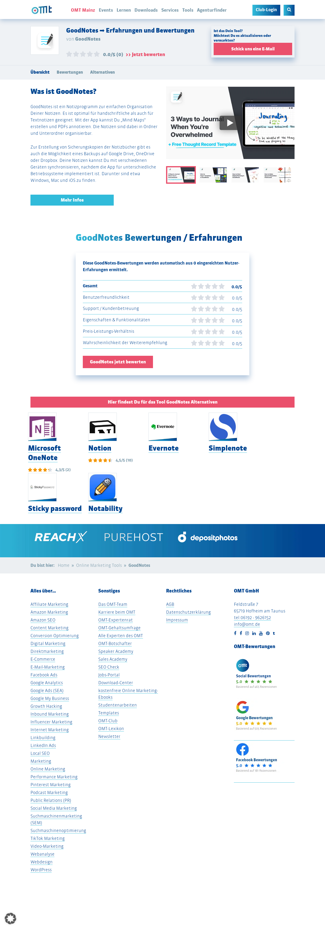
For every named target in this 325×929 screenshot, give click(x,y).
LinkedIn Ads (43, 745)
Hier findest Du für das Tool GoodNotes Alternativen (162, 402)
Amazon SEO (42, 620)
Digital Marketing (47, 643)
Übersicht (39, 72)
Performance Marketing (54, 777)
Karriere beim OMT (116, 612)
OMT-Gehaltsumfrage (119, 628)
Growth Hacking (46, 706)
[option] (230, 126)
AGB (170, 604)
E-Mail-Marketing (47, 667)
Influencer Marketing (51, 722)
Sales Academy (112, 659)
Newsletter (109, 736)
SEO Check (108, 667)
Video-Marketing (47, 846)
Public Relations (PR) (50, 800)
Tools (187, 10)
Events (106, 10)
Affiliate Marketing (49, 604)
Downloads (146, 10)
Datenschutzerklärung (188, 612)
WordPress (41, 869)
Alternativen (102, 72)
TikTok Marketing (47, 838)
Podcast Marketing (49, 792)
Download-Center (115, 682)
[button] (10, 918)
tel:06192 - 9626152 (252, 617)
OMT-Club (108, 720)
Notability (105, 508)
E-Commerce (42, 659)
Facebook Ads (43, 675)
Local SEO (40, 753)
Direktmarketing (47, 651)
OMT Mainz (83, 10)
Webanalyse (42, 854)
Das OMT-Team (112, 604)
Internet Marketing (49, 729)
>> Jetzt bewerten (145, 54)
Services (170, 10)
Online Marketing (47, 769)
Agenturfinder (212, 10)
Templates (108, 713)
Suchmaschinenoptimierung (58, 830)
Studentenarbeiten (117, 705)
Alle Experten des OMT (120, 635)
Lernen (124, 10)
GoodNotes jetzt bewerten (118, 362)
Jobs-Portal (109, 675)
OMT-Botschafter (115, 643)
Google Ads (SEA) (47, 690)
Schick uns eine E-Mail (253, 49)
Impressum (177, 620)
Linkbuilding (42, 737)
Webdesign (41, 862)
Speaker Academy (115, 651)
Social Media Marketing (53, 808)
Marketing (40, 761)
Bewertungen (70, 72)
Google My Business (49, 698)
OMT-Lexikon (111, 728)
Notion (99, 448)
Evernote (163, 448)
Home (63, 565)
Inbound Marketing (49, 714)
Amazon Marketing (49, 612)
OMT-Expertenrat (115, 620)
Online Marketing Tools (99, 565)
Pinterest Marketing (50, 784)
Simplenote (228, 448)
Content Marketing (49, 628)
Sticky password (55, 508)
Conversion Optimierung (54, 635)
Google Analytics (46, 682)
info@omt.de (247, 624)
